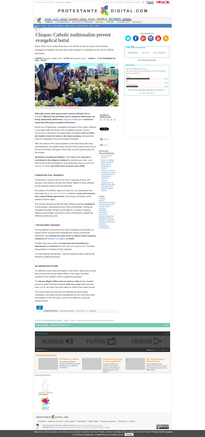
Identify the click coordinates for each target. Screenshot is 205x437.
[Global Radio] (150, 2)
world (36, 26)
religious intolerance (73, 119)
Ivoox (47, 350)
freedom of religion (56, 239)
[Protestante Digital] (102, 10)
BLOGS (145, 53)
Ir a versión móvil (108, 2)
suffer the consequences (73, 246)
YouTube (158, 350)
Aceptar (129, 434)
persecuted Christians (57, 193)
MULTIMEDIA (160, 53)
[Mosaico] (162, 2)
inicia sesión (60, 2)
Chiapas (39, 116)
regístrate (68, 2)
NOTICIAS (133, 53)
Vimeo (167, 350)
